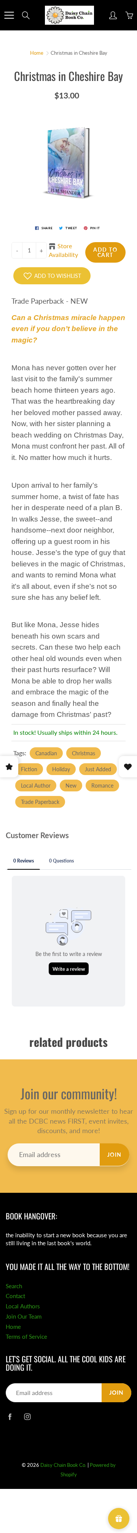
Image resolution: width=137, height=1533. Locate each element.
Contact (15, 1296)
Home (36, 53)
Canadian (46, 753)
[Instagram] (27, 1416)
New (70, 785)
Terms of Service (26, 1336)
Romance (102, 785)
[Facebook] (9, 1416)
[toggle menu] (9, 15)
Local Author (36, 785)
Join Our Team (23, 1316)
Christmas (83, 753)
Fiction (29, 769)
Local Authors (23, 1306)
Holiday (61, 769)
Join (114, 1154)
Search (14, 1286)
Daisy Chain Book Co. (63, 1465)
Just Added (98, 769)
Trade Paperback (40, 802)
